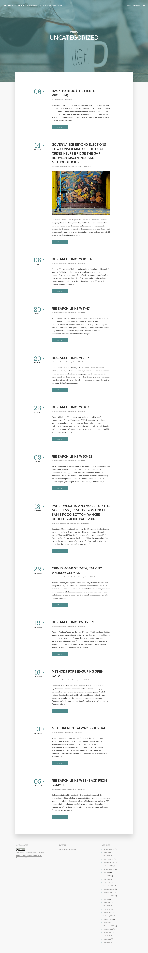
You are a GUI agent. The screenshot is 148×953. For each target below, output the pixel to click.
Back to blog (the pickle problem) (73, 92)
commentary (57, 166)
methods (56, 523)
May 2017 (106, 906)
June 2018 (107, 876)
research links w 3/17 (70, 407)
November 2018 (108, 862)
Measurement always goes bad (79, 728)
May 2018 (106, 879)
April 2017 (106, 909)
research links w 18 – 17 (72, 259)
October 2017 (108, 892)
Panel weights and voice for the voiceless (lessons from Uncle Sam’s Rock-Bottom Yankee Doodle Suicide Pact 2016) (81, 512)
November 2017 (108, 889)
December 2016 (108, 922)
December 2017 (108, 886)
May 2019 (106, 856)
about (128, 6)
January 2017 (108, 919)
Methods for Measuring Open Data (77, 673)
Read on (59, 127)
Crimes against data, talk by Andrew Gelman (77, 570)
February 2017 (108, 916)
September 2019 (108, 849)
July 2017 (106, 899)
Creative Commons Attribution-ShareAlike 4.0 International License (30, 855)
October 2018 (108, 866)
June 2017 (107, 902)
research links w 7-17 (70, 357)
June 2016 (107, 939)
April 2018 (106, 882)
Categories (137, 6)
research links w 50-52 (72, 456)
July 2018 (106, 872)
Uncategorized (58, 99)
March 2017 (107, 912)
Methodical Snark (14, 5)
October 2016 (108, 929)
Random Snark (67, 166)
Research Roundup (59, 263)
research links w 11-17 (71, 308)
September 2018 (108, 869)
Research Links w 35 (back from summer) (79, 782)
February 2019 (108, 859)
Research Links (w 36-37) (73, 622)
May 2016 (106, 942)
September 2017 (108, 896)
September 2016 (108, 932)
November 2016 (109, 926)
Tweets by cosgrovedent (67, 849)
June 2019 (107, 852)
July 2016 (106, 936)
